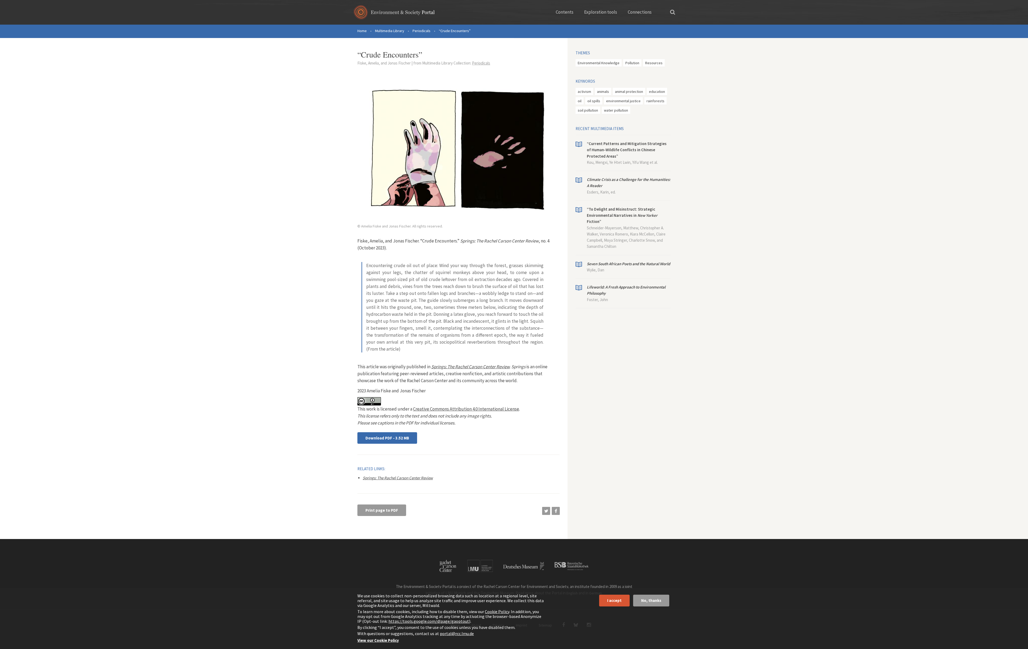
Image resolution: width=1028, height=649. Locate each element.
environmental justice (623, 100)
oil (579, 100)
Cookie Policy (497, 611)
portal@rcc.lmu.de (457, 633)
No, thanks (651, 600)
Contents (564, 12)
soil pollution (588, 110)
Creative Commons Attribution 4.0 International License (466, 409)
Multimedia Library (389, 30)
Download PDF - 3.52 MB (387, 438)
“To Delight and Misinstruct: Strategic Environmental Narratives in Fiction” (622, 215)
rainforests (655, 100)
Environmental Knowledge (598, 62)
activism (584, 91)
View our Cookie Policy (378, 640)
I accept (614, 600)
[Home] (394, 14)
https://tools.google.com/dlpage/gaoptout (428, 621)
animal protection (629, 91)
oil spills (593, 100)
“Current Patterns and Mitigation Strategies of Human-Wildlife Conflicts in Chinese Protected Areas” (627, 150)
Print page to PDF (381, 510)
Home (362, 30)
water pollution (616, 110)
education (657, 91)
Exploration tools (600, 12)
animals (603, 91)
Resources (654, 62)
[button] (546, 511)
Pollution (632, 62)
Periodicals (421, 30)
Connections (640, 12)
